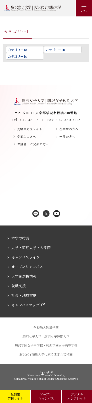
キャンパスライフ (25, 257)
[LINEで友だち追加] (35, 214)
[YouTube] (56, 214)
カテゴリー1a (17, 49)
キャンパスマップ (25, 304)
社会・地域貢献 (23, 295)
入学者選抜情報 (23, 276)
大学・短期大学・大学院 (30, 247)
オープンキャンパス (27, 266)
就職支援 (18, 285)
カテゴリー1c (17, 56)
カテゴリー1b (55, 49)
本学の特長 (20, 238)
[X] (46, 214)
